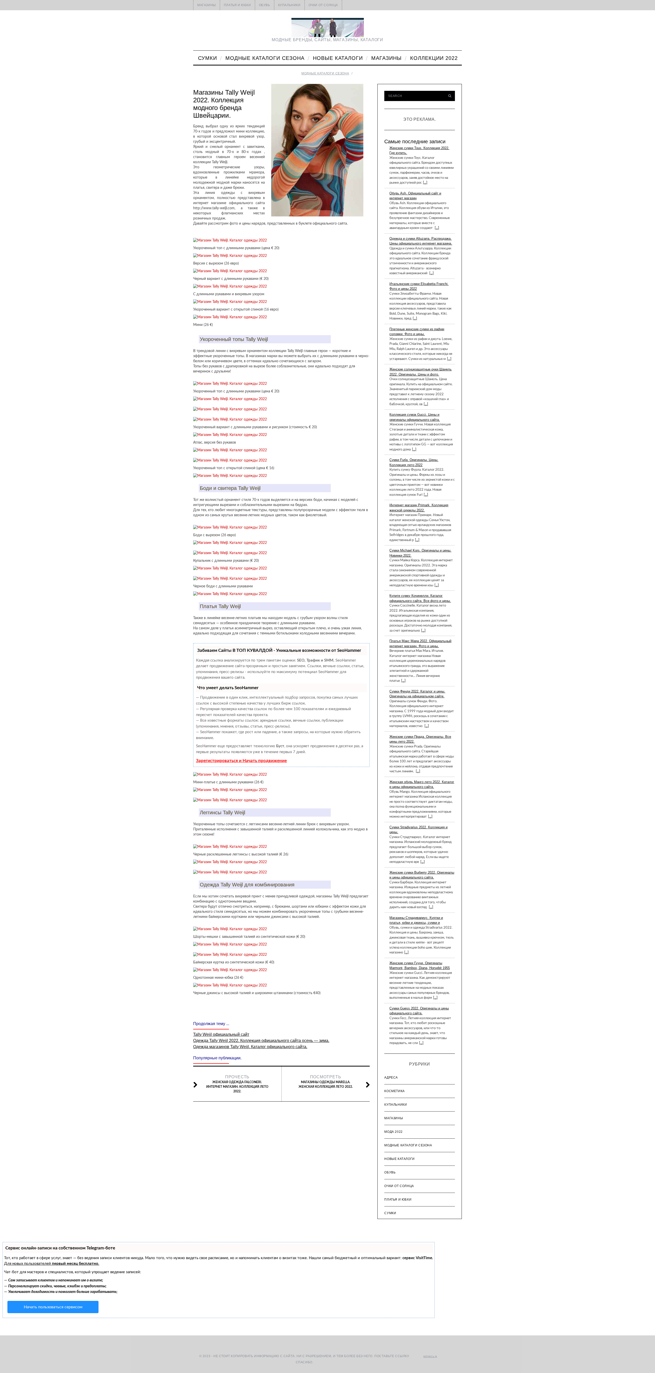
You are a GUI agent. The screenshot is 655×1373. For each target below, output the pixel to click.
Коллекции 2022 (434, 58)
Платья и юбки (237, 5)
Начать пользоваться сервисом (53, 1307)
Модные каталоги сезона (264, 58)
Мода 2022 (393, 1132)
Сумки (207, 58)
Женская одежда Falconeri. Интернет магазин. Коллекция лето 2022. (237, 1084)
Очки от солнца (323, 5)
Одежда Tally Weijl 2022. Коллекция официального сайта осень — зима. (261, 1040)
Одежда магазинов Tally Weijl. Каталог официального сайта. (250, 1047)
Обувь (264, 5)
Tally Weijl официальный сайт (221, 1034)
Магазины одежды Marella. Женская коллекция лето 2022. (326, 1081)
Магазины (206, 5)
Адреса (391, 1077)
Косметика (394, 1091)
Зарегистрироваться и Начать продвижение (241, 761)
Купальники (289, 5)
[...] (425, 182)
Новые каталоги (338, 58)
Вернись (429, 1356)
